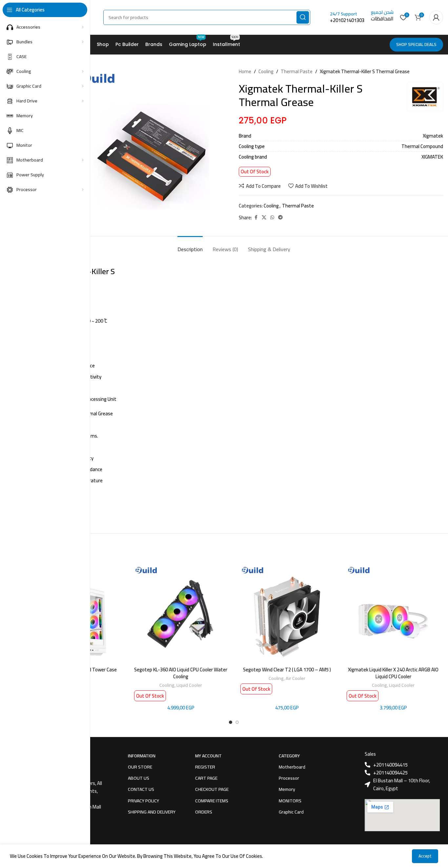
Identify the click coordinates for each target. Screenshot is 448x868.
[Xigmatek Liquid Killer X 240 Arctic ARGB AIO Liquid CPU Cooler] (393, 613)
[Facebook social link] (256, 217)
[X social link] (264, 217)
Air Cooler (295, 678)
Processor (289, 778)
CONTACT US (141, 789)
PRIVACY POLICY (143, 800)
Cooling (266, 72)
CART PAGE (206, 778)
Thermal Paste (297, 72)
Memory (287, 789)
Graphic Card (291, 812)
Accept (425, 856)
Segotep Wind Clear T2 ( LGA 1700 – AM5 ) (287, 669)
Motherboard (292, 767)
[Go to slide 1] (230, 722)
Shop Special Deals (416, 44)
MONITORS (290, 800)
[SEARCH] (302, 17)
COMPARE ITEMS (211, 800)
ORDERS (203, 812)
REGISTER (205, 767)
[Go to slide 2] (237, 722)
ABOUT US (138, 778)
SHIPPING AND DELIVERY (151, 812)
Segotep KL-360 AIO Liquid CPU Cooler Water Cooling (180, 673)
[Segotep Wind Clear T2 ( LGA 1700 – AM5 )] (287, 613)
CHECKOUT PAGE (212, 789)
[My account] (436, 17)
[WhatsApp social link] (272, 217)
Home (245, 72)
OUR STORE (140, 767)
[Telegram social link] (280, 217)
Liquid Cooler (189, 685)
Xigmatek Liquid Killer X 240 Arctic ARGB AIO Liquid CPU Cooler (393, 673)
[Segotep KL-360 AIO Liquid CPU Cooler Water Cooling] (181, 613)
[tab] (190, 246)
